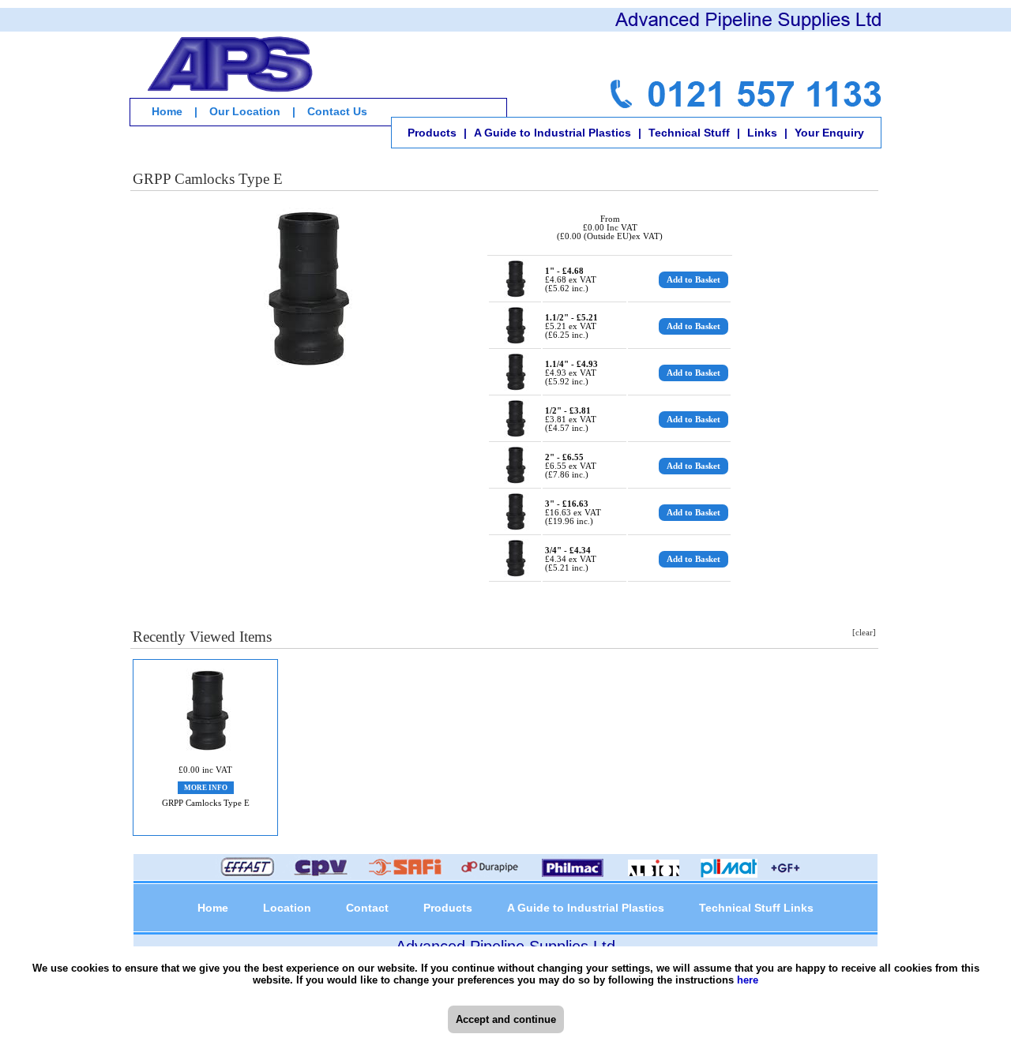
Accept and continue (506, 1019)
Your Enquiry (829, 132)
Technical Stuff (689, 132)
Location (287, 907)
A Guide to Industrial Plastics (552, 132)
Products (432, 132)
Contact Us (337, 111)
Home (167, 111)
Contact (367, 907)
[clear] (864, 632)
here (747, 980)
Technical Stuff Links (756, 907)
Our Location (244, 111)
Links (762, 132)
